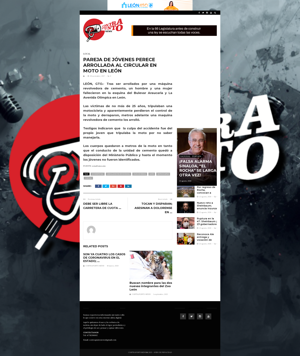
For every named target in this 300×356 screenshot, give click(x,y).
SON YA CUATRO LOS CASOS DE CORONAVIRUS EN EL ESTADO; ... (104, 258)
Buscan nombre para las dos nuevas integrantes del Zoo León (150, 286)
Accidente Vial (97, 174)
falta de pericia (140, 174)
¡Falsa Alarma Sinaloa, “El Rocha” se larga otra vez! (197, 168)
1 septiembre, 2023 (160, 294)
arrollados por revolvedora (118, 174)
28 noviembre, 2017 (97, 76)
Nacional (185, 156)
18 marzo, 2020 (113, 266)
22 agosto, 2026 (185, 181)
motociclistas (163, 174)
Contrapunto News (94, 266)
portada (88, 178)
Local (86, 53)
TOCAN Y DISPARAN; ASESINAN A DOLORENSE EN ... (153, 208)
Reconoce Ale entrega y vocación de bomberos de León (205, 240)
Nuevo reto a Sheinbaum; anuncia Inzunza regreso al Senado (207, 208)
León (152, 174)
